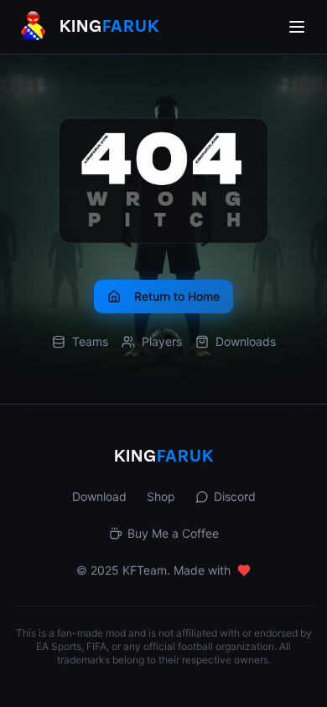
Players (162, 341)
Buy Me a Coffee (173, 533)
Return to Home (177, 296)
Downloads (245, 341)
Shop (161, 496)
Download (99, 496)
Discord (235, 496)
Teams (90, 341)
